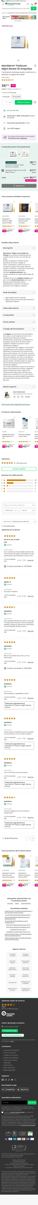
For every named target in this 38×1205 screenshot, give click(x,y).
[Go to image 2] (19, 60)
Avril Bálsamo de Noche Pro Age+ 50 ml (18, 932)
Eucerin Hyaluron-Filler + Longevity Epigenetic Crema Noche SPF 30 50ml (18, 934)
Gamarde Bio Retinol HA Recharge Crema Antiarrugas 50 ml (17, 918)
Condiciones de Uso (19, 1161)
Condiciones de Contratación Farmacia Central (19, 1164)
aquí (12, 1041)
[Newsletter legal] (3, 1113)
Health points (8, 1065)
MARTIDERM (5, 77)
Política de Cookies (19, 1166)
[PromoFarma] (13, 4)
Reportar (31, 560)
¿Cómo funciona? (10, 1053)
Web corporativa (9, 1068)
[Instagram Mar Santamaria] (14, 397)
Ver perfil (27, 397)
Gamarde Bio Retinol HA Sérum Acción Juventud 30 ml (16, 921)
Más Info (24, 138)
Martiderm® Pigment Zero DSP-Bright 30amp (16, 171)
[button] (27, 838)
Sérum (17, 903)
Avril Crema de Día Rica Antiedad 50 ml (18, 927)
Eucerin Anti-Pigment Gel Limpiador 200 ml (18, 915)
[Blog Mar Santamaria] (22, 397)
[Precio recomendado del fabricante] (20, 89)
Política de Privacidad (28, 1125)
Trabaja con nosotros (11, 1055)
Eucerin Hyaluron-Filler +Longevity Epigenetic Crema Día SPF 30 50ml (18, 938)
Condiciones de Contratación (19, 1163)
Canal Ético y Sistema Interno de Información (19, 1167)
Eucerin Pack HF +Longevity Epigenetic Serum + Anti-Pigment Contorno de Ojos (18, 911)
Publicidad (7, 1063)
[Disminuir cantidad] (3, 102)
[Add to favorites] (34, 102)
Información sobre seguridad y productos (16, 404)
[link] (14, 463)
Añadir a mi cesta (23, 102)
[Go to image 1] (18, 60)
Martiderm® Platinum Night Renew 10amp (18, 706)
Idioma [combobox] (24, 510)
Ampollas (10, 903)
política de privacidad (17, 1112)
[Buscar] (33, 8)
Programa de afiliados (11, 1058)
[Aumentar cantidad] (10, 102)
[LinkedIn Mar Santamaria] (18, 397)
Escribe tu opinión (19, 469)
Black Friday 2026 (9, 1070)
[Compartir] (35, 65)
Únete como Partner (10, 1060)
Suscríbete (32, 1103)
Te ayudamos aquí (9, 1031)
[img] (19, 80)
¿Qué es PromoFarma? (11, 1050)
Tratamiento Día (26, 903)
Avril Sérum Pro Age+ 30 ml (18, 929)
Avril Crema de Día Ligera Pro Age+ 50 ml (18, 925)
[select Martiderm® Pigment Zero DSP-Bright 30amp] (3, 170)
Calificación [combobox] (9, 510)
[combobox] (22, 522)
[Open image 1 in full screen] (19, 42)
